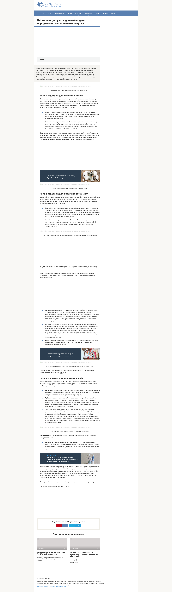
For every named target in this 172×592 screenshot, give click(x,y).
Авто (49, 13)
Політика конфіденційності (57, 586)
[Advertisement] (55, 41)
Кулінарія (78, 13)
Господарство (59, 13)
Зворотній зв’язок (42, 586)
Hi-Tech (41, 13)
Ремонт (114, 13)
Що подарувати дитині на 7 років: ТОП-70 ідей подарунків (51, 553)
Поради (105, 13)
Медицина (88, 13)
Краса (70, 13)
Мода (97, 13)
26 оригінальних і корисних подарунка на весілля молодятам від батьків (84, 554)
